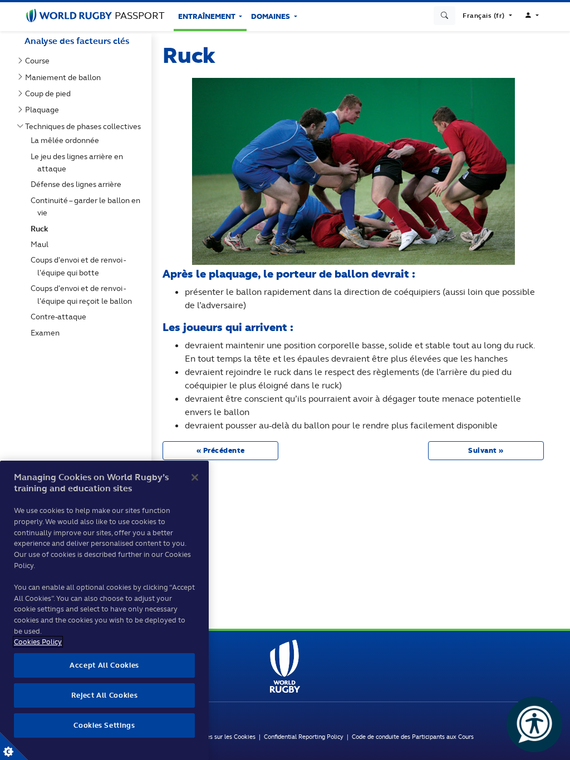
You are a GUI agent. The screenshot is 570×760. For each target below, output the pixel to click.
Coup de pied (50, 93)
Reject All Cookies (104, 695)
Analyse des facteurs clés (76, 41)
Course (40, 61)
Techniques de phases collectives (85, 126)
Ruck (41, 229)
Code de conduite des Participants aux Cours (413, 737)
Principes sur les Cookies (221, 737)
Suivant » (486, 450)
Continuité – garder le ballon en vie (87, 206)
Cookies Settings (14, 746)
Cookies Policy (38, 642)
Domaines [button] (271, 16)
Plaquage (44, 110)
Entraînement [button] (207, 16)
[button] (487, 15)
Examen (47, 333)
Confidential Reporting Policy (305, 737)
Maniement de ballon (65, 77)
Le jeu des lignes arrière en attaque (79, 162)
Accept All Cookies (104, 665)
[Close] (195, 477)
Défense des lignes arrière (78, 184)
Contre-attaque (60, 317)
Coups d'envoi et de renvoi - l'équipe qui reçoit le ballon (83, 294)
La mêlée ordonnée (67, 140)
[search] (445, 15)
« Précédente (220, 450)
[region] (104, 610)
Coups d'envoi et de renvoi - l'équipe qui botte (80, 266)
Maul (41, 244)
